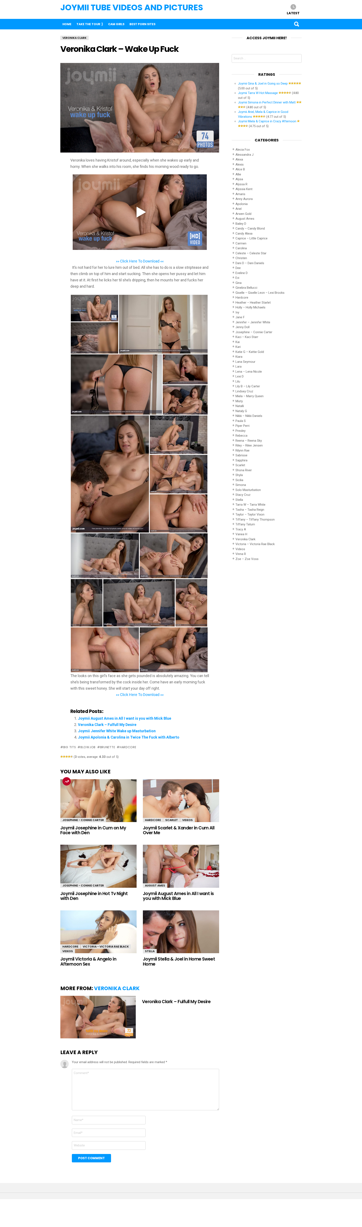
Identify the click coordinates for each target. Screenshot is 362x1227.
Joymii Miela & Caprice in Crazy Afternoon (267, 121)
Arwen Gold (243, 214)
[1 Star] (61, 756)
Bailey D (240, 224)
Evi (237, 278)
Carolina (241, 248)
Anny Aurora (244, 199)
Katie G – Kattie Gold (249, 352)
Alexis (239, 164)
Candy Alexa (243, 233)
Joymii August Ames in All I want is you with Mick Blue (124, 718)
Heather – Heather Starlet (253, 302)
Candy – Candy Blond (250, 228)
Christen (241, 258)
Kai (237, 342)
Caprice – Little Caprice (251, 238)
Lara (238, 366)
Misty (239, 401)
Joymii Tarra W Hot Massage (258, 93)
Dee (238, 268)
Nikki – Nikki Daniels (248, 416)
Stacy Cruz (243, 495)
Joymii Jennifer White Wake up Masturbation (117, 731)
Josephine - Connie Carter (83, 820)
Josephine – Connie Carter (253, 332)
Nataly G (241, 411)
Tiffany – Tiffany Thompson (255, 519)
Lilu (237, 381)
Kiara (238, 357)
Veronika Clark (117, 988)
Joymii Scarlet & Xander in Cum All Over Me (178, 830)
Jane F (240, 317)
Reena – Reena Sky (248, 441)
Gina (238, 283)
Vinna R (240, 554)
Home (66, 24)
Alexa (239, 159)
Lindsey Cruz (244, 391)
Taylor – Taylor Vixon (249, 514)
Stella (150, 951)
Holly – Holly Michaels (250, 307)
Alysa (239, 179)
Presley (240, 431)
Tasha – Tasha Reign (249, 510)
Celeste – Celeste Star (250, 253)
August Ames (155, 886)
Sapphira (241, 460)
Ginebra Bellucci (246, 288)
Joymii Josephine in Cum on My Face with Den (93, 830)
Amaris (240, 194)
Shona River (243, 470)
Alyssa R (241, 184)
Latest (293, 13)
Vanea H (241, 534)
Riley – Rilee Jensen (249, 445)
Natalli (239, 406)
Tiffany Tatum (245, 524)
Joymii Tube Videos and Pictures (131, 7)
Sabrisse (241, 455)
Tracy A (240, 529)
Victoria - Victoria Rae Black (106, 947)
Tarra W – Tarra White (250, 504)
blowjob (88, 747)
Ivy (237, 312)
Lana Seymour (245, 362)
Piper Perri (242, 426)
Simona (240, 485)
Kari (238, 347)
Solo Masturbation (248, 490)
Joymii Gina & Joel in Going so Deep (263, 83)
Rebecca (241, 435)
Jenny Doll (242, 327)
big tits (69, 747)
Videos (187, 820)
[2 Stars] (64, 756)
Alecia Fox (242, 149)
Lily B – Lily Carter (247, 386)
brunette (107, 747)
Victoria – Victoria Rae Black (255, 544)
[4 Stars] (69, 756)
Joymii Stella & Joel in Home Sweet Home (179, 961)
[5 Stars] (71, 756)
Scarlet (171, 820)
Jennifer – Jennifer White (252, 322)
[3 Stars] (66, 756)
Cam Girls (116, 24)
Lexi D (239, 376)
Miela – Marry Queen (249, 396)
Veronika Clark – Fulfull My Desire (107, 724)
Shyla (239, 475)
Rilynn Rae (242, 450)
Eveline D (241, 273)
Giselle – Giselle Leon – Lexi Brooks (259, 293)
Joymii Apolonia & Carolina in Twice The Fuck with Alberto (128, 737)
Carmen (240, 243)
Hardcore (153, 820)
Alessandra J (244, 155)
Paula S (240, 421)
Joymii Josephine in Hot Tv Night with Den (94, 895)
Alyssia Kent (243, 189)
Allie (238, 174)
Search (296, 24)
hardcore (128, 747)
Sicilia (239, 480)
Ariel (238, 209)
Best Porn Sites (142, 24)
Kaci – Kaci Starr (246, 337)
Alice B (240, 169)
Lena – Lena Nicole (248, 371)
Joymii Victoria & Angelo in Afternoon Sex (88, 961)
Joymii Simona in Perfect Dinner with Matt (267, 102)
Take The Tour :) (89, 24)
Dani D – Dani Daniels (249, 263)
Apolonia (241, 204)
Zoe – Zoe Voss (247, 559)
